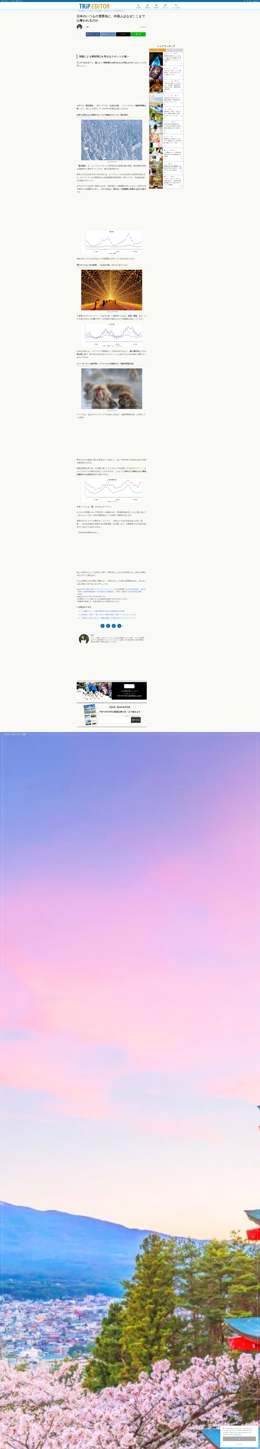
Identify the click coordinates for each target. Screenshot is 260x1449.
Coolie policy (237, 1434)
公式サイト (139, 468)
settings (239, 1444)
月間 (157, 50)
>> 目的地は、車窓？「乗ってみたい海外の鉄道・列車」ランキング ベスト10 (107, 614)
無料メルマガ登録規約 (131, 716)
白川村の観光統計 (132, 589)
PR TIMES (115, 311)
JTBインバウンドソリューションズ (103, 589)
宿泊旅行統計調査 (134, 592)
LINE (139, 34)
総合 (174, 50)
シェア (90, 34)
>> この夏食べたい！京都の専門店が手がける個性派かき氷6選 (101, 611)
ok (239, 1439)
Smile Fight (88, 596)
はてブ (106, 34)
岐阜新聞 (87, 592)
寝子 (88, 27)
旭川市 (143, 589)
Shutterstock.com (99, 596)
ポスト (124, 34)
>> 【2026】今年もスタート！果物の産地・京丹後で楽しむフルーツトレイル (107, 618)
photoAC (115, 161)
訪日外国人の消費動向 (105, 592)
